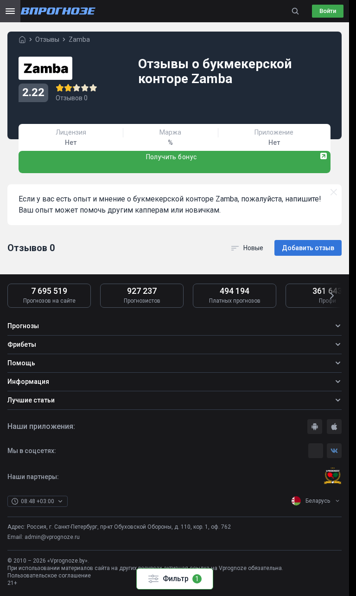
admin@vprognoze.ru (52, 537)
